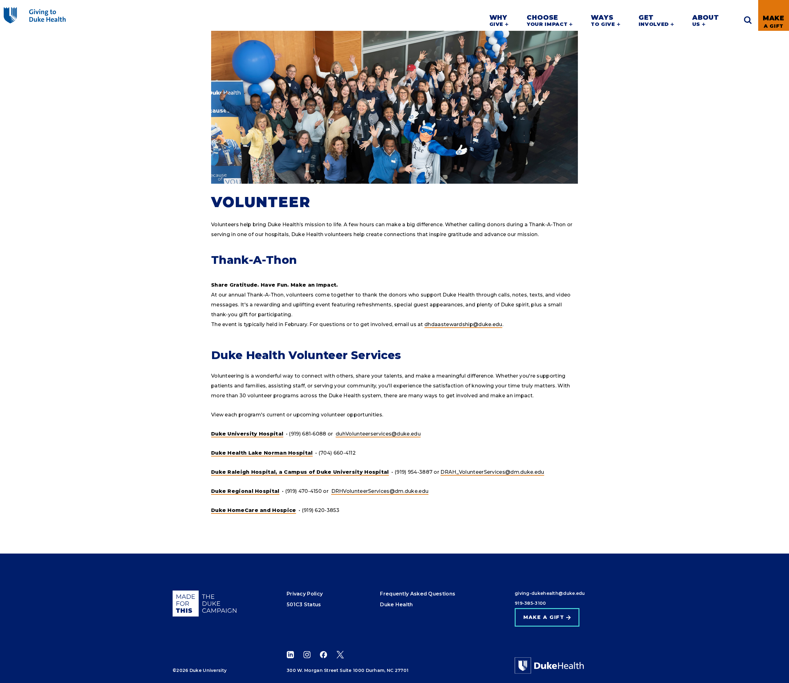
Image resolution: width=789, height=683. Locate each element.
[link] (773, 15)
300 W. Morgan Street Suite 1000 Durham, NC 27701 (347, 670)
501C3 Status (304, 604)
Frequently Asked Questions (417, 594)
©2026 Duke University (200, 670)
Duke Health (396, 604)
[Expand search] (748, 20)
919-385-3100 (530, 603)
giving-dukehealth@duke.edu (550, 593)
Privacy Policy (305, 594)
